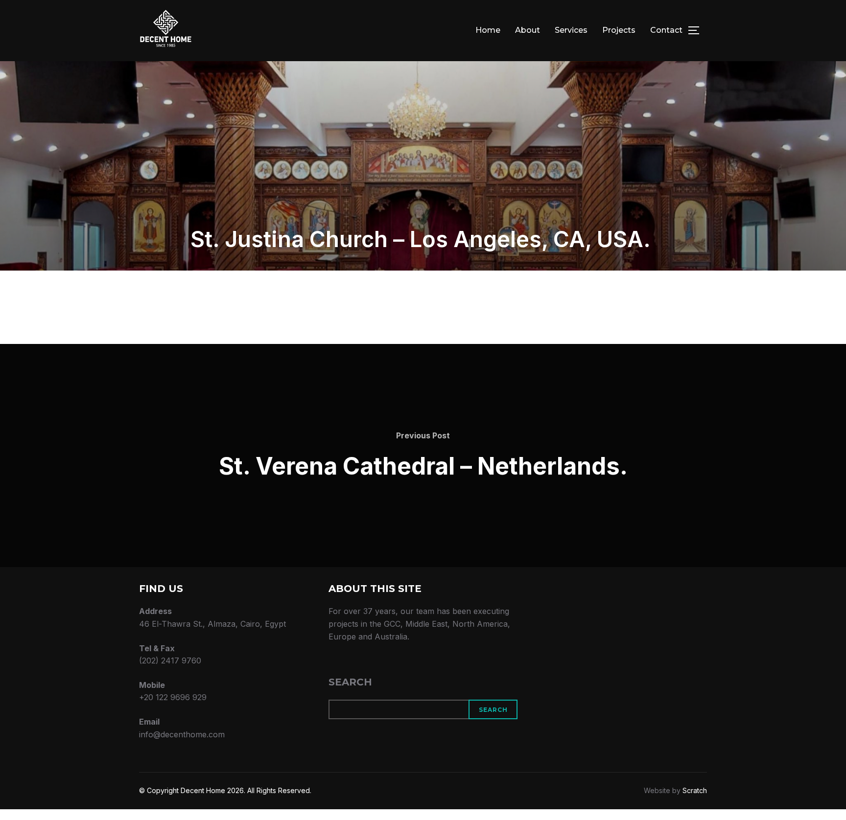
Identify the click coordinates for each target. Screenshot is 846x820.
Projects (618, 30)
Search (350, 682)
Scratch (694, 790)
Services (571, 30)
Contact (666, 30)
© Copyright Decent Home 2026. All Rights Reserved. (225, 790)
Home (487, 30)
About (527, 30)
